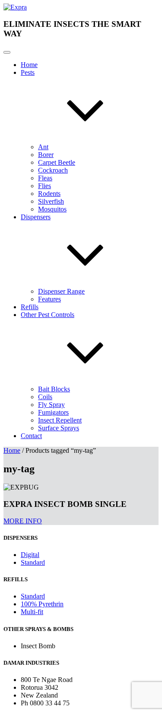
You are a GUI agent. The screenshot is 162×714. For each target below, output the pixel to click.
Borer (46, 154)
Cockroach (53, 170)
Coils (45, 396)
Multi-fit (32, 611)
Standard (33, 562)
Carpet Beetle (56, 162)
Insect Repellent (60, 420)
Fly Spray (51, 404)
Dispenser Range (61, 291)
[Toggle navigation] (6, 52)
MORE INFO (22, 521)
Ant (43, 146)
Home (29, 64)
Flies (44, 185)
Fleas (45, 178)
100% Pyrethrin (42, 604)
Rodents (49, 193)
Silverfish (51, 201)
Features (49, 299)
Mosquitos (52, 209)
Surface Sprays (58, 428)
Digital (30, 554)
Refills (29, 307)
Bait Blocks (54, 389)
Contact (31, 435)
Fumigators (53, 412)
